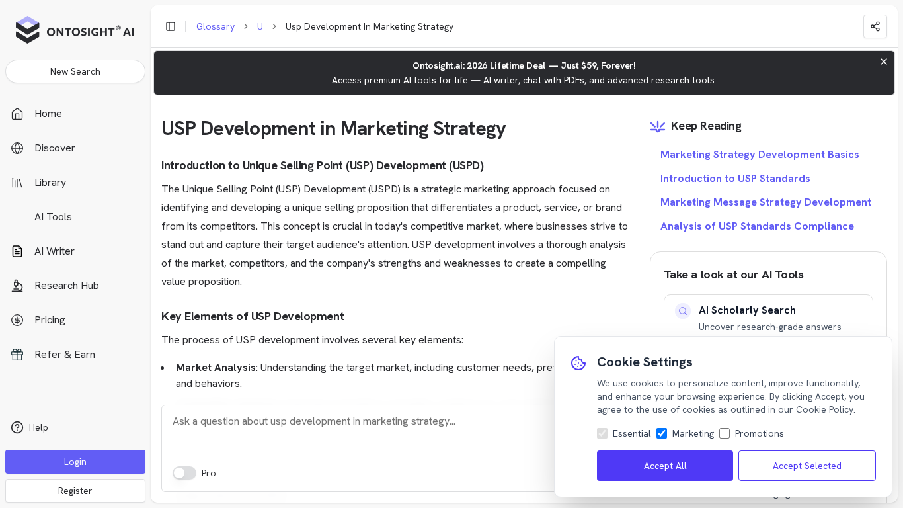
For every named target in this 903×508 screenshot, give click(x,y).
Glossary (215, 26)
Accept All (665, 466)
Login (75, 462)
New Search (75, 71)
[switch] (184, 473)
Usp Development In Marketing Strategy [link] (369, 26)
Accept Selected (807, 466)
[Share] (875, 26)
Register (75, 491)
